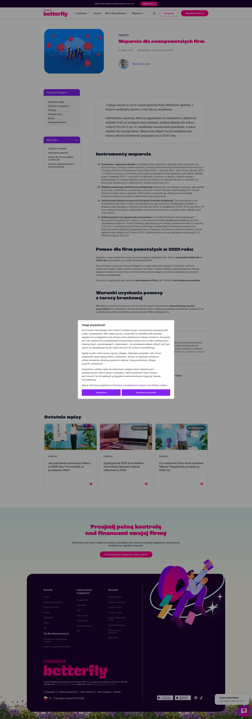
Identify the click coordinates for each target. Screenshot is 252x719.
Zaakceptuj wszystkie (146, 392)
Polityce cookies (159, 385)
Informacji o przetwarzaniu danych (129, 385)
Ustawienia (101, 392)
